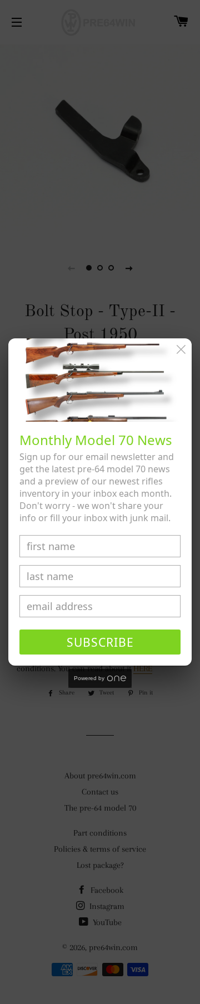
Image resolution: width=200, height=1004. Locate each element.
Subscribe (100, 642)
